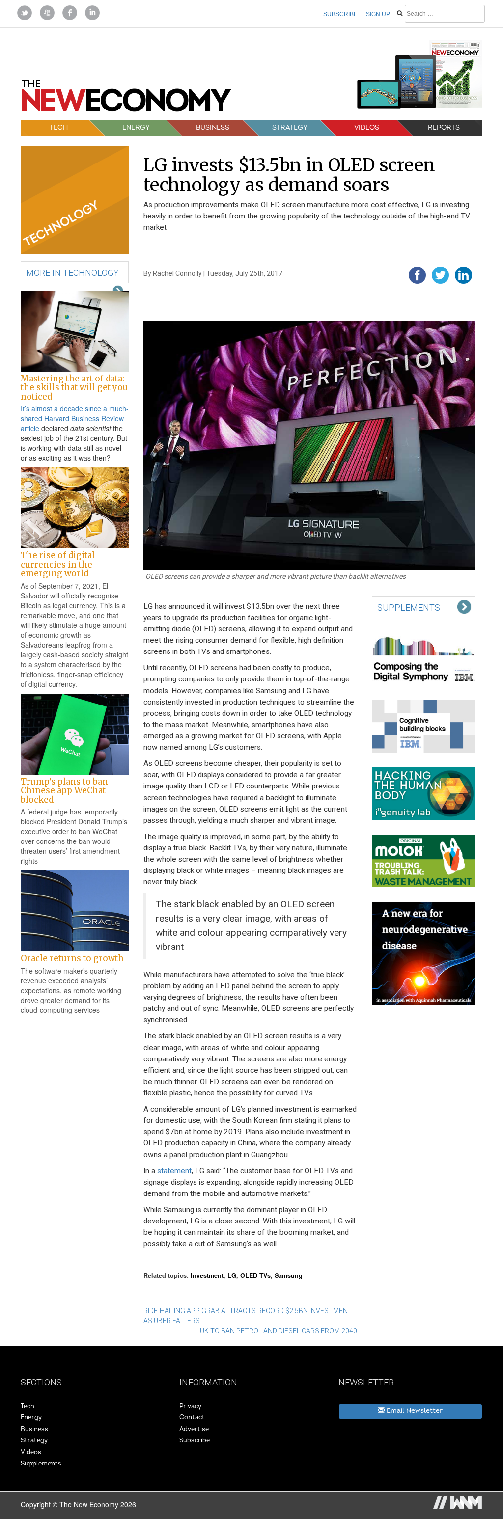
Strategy (289, 127)
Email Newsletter (414, 1411)
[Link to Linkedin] (92, 12)
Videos (366, 127)
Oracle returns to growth (72, 958)
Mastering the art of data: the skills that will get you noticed (74, 387)
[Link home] (126, 99)
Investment (207, 1275)
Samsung (289, 1275)
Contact (192, 1417)
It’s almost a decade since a (65, 408)
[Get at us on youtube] (47, 12)
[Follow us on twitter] (24, 12)
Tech (59, 127)
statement (174, 1170)
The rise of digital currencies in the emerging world (58, 564)
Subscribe (340, 14)
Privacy (190, 1406)
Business (212, 127)
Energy (135, 127)
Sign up (378, 14)
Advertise (194, 1429)
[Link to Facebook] (69, 12)
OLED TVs (255, 1275)
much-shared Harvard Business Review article (75, 418)
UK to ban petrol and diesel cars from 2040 (278, 1331)
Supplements (41, 1463)
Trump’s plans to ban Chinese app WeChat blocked (64, 790)
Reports (444, 127)
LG (231, 1275)
